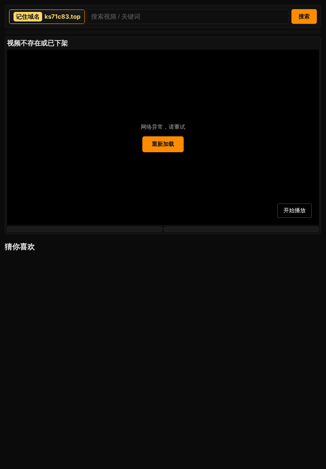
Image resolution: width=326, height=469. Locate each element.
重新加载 (163, 144)
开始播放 (294, 210)
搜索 (304, 16)
